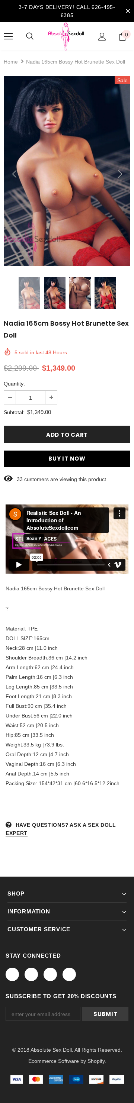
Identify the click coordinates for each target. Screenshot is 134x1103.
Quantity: (14, 384)
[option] (67, 171)
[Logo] (66, 36)
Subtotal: (14, 412)
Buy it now (67, 458)
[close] (127, 11)
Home (11, 62)
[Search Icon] (30, 36)
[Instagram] (50, 974)
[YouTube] (69, 974)
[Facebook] (12, 974)
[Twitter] (31, 974)
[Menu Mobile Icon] (8, 36)
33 (20, 479)
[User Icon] (102, 37)
